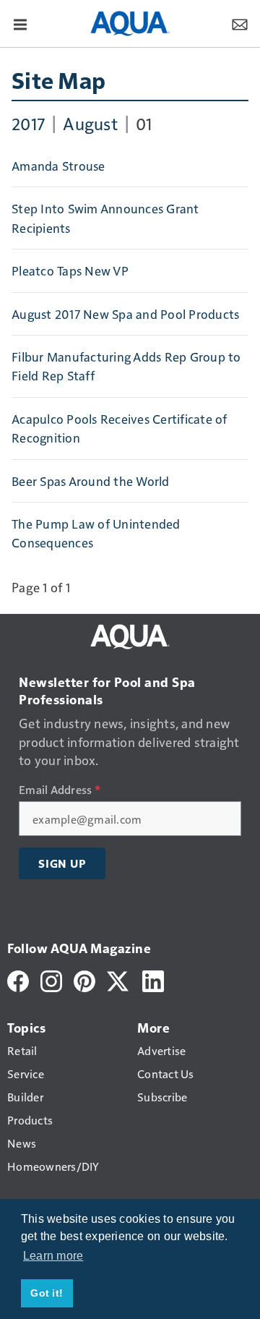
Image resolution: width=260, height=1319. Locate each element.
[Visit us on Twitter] (119, 979)
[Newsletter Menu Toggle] (239, 23)
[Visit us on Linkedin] (153, 979)
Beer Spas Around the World (91, 481)
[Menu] (20, 23)
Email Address (59, 789)
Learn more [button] (53, 1256)
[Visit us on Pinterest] (84, 979)
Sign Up (62, 863)
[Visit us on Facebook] (18, 979)
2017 (28, 123)
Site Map (58, 79)
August (90, 123)
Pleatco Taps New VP (70, 270)
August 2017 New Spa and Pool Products (125, 314)
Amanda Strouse (58, 166)
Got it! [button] (46, 1293)
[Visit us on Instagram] (51, 979)
